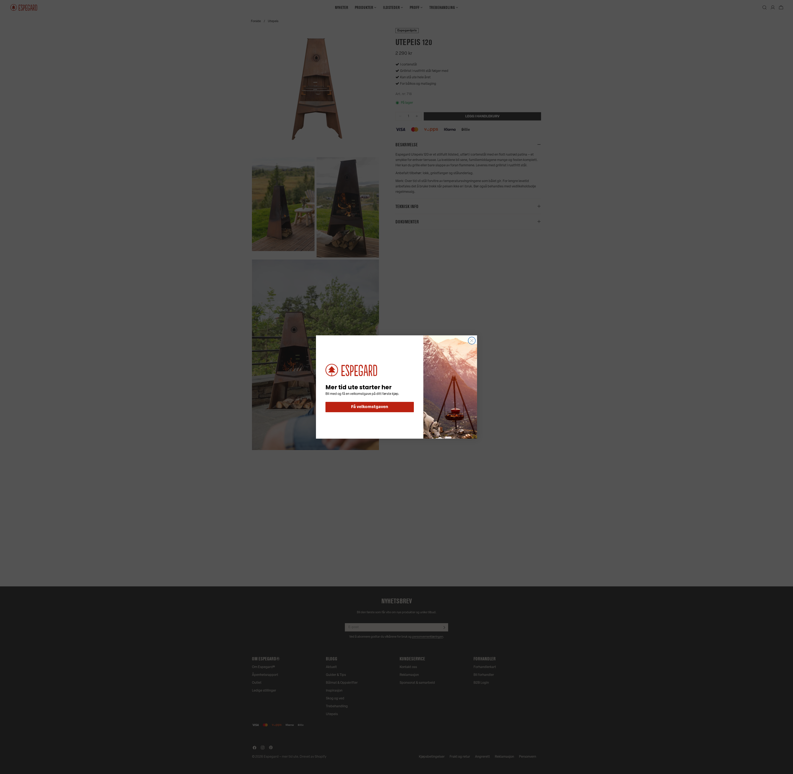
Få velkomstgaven (369, 407)
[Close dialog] (471, 340)
